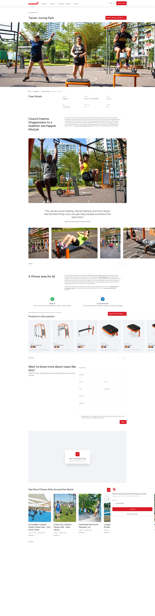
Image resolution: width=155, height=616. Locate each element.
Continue (132, 509)
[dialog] (77, 308)
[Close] (150, 489)
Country (114, 500)
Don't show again (132, 514)
